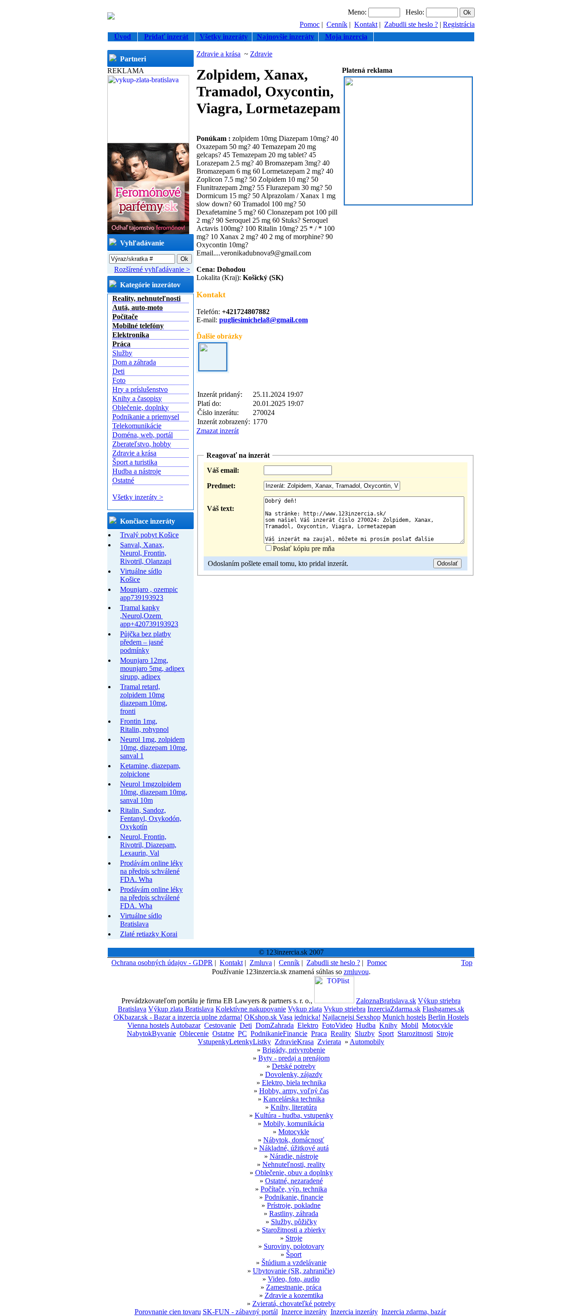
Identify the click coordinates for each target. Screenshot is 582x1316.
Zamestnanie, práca (293, 1287)
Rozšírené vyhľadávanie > (152, 269)
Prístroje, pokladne (294, 1205)
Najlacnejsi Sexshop (351, 1017)
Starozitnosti (415, 1033)
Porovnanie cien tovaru (168, 1312)
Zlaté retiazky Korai (148, 934)
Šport (293, 1254)
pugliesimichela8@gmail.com (263, 320)
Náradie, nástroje (294, 1156)
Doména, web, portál (142, 435)
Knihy (388, 1025)
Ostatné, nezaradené (294, 1181)
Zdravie (261, 54)
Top (466, 962)
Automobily (367, 1042)
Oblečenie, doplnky (140, 407)
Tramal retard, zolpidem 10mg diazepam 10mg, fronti (143, 699)
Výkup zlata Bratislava (181, 1009)
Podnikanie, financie (294, 1197)
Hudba (366, 1025)
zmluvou (356, 972)
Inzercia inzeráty (354, 1312)
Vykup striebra (345, 1009)
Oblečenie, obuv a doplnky (294, 1172)
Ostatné (123, 480)
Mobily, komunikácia (293, 1123)
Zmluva (261, 962)
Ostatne (223, 1033)
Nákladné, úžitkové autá (294, 1148)
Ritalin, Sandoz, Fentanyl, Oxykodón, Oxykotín (150, 818)
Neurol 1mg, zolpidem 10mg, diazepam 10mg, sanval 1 (153, 748)
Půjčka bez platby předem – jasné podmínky (145, 642)
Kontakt (365, 24)
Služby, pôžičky (294, 1222)
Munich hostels (404, 1017)
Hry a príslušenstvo (140, 389)
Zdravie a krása (134, 453)
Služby (122, 353)
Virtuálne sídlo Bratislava (141, 920)
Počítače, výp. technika (294, 1189)
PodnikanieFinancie (279, 1033)
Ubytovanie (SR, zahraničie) (294, 1271)
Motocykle (437, 1025)
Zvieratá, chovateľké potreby (294, 1303)
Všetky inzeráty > (137, 497)
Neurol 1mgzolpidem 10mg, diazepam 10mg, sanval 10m (153, 792)
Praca (319, 1033)
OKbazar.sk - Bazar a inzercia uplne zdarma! (178, 1017)
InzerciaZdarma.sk (394, 1009)
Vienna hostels (148, 1025)
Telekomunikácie (136, 426)
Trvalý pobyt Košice (149, 535)
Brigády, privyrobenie (293, 1050)
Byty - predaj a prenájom (294, 1058)
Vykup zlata (305, 1009)
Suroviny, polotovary (294, 1246)
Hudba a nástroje (136, 471)
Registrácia (459, 24)
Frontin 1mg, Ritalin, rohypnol (144, 725)
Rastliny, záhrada (293, 1213)
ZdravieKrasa (294, 1042)
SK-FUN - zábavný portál (240, 1312)
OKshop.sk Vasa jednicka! (282, 1017)
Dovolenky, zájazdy (293, 1074)
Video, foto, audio (294, 1279)
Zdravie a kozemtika (294, 1295)
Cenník (336, 24)
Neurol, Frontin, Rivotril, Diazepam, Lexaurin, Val (148, 845)
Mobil (409, 1025)
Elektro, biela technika (294, 1082)
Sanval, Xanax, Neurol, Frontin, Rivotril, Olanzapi (145, 553)
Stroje (444, 1033)
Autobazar (186, 1025)
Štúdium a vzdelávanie (293, 1262)
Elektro (307, 1025)
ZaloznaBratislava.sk (386, 1001)
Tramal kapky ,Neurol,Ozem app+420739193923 (149, 616)
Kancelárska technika (294, 1099)
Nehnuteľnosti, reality (293, 1164)
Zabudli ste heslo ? (411, 24)
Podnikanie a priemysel (145, 416)
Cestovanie (220, 1025)
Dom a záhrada (134, 362)
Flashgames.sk (443, 1009)
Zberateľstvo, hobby (141, 444)
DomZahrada (275, 1025)
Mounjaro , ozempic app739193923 (149, 593)
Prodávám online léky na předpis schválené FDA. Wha (151, 871)
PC (242, 1033)
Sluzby (365, 1033)
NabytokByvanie (151, 1033)
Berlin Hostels (448, 1017)
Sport (386, 1033)
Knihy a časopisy (137, 398)
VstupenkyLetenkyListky (234, 1042)
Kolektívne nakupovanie (251, 1009)
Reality (341, 1033)
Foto (118, 380)
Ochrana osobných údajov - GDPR (162, 962)
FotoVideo (337, 1025)
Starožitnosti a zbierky (294, 1230)
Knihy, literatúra (294, 1107)
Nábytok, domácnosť (293, 1140)
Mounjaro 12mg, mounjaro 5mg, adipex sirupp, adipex (152, 668)
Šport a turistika (134, 462)
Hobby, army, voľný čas (294, 1091)
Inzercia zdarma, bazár (413, 1312)
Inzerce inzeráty (304, 1312)
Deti (118, 371)
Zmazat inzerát (217, 431)
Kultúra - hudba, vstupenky (294, 1115)
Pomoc (310, 24)
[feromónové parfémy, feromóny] (148, 231)
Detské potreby (294, 1066)
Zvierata (329, 1042)
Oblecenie (194, 1033)
